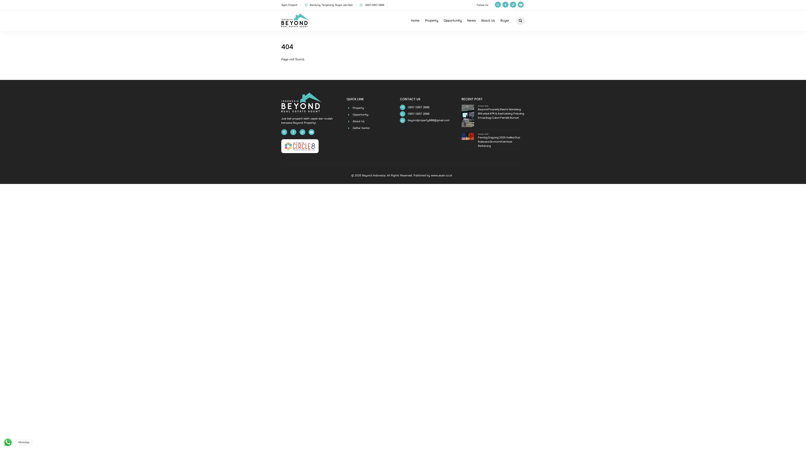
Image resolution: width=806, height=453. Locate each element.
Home (415, 20)
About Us (488, 20)
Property (431, 20)
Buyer (504, 20)
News (471, 20)
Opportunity (453, 20)
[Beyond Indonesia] (295, 25)
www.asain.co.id (441, 175)
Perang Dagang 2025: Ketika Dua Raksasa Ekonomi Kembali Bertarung (499, 141)
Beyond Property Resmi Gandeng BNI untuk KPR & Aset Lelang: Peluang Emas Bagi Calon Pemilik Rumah (501, 113)
